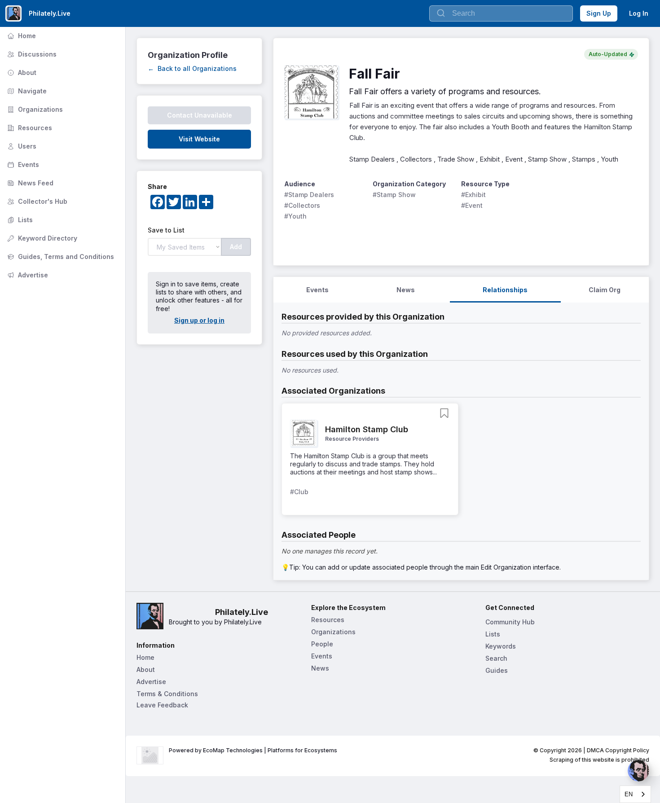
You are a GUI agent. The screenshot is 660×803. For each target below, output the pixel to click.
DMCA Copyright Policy (618, 750)
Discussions (31, 54)
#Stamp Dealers (309, 194)
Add (236, 246)
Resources (28, 128)
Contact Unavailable (199, 115)
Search (496, 658)
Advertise (26, 275)
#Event (472, 205)
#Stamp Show (394, 194)
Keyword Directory (41, 238)
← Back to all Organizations (192, 68)
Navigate (26, 91)
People (322, 644)
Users (20, 146)
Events (22, 164)
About (20, 72)
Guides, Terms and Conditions (59, 256)
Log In (638, 13)
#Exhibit (473, 194)
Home (20, 35)
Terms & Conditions (167, 694)
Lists (19, 220)
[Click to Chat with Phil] (638, 770)
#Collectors (302, 205)
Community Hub (510, 622)
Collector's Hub (36, 201)
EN (629, 794)
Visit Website (199, 139)
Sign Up (598, 13)
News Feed (29, 183)
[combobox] (635, 794)
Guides (496, 670)
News (320, 668)
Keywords (500, 646)
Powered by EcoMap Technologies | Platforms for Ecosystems (253, 750)
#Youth (295, 216)
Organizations (34, 109)
